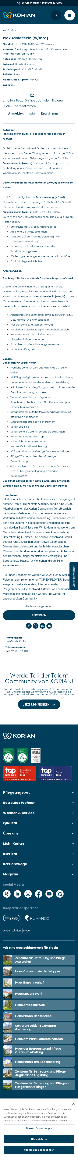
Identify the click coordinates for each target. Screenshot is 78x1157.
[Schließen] (73, 1104)
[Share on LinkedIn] (42, 625)
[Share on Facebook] (28, 625)
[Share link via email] (49, 625)
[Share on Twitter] (35, 625)
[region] (39, 1127)
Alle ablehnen (39, 1139)
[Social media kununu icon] (60, 894)
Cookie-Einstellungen (39, 1128)
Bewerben (39, 615)
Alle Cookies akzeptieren (39, 1149)
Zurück (12, 30)
